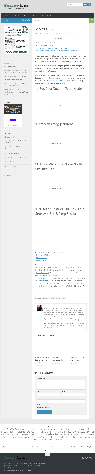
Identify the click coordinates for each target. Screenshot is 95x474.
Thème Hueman (28, 470)
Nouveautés (33, 15)
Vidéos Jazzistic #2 (42, 281)
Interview (3, 435)
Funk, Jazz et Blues (12, 153)
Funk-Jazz (65, 431)
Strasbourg (46, 437)
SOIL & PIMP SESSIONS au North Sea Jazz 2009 (52, 48)
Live (44, 434)
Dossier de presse (42, 447)
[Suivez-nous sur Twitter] (25, 20)
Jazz (12, 435)
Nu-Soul (76, 435)
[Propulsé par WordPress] (16, 470)
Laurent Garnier (38, 434)
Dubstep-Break (85, 429)
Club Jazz (45, 298)
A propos (42, 15)
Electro (14, 431)
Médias (63, 298)
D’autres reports (41, 258)
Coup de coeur (46, 429)
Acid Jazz (4, 429)
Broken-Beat (25, 429)
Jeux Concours (28, 434)
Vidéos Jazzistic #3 (42, 278)
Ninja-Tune (63, 434)
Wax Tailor (39, 440)
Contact (49, 15)
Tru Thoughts (86, 437)
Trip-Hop (79, 437)
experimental (39, 432)
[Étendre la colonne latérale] (91, 20)
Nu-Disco (70, 435)
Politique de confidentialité (70, 447)
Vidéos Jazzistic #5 (42, 267)
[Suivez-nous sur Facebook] (23, 20)
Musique (6, 15)
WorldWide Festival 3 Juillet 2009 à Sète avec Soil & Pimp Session (58, 51)
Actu (9, 429)
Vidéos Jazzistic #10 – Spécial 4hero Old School (42, 360)
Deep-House (59, 429)
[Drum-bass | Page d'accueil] (17, 6)
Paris (81, 435)
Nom (39, 391)
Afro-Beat (15, 429)
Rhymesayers (28, 437)
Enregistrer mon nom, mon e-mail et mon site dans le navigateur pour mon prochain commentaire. (59, 406)
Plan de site (54, 447)
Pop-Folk (86, 434)
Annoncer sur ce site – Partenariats (23, 447)
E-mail (64, 391)
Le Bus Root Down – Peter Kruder (47, 43)
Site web (39, 398)
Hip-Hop (58, 298)
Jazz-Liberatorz (18, 435)
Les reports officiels (43, 255)
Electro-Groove (26, 431)
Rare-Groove (18, 437)
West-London (47, 440)
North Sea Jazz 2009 (55, 81)
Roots (35, 437)
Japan (8, 435)
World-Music (57, 440)
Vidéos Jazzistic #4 (42, 273)
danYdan (40, 34)
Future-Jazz (51, 298)
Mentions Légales (86, 447)
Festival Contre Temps (52, 432)
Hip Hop (9, 161)
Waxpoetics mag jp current (45, 45)
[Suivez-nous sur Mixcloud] (28, 20)
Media (48, 435)
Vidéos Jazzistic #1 (42, 286)
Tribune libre (16, 15)
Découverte (5, 432)
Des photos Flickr (42, 260)
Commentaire (41, 378)
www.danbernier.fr (52, 327)
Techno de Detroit (58, 437)
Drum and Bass (72, 429)
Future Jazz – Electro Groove (15, 157)
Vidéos (25, 15)
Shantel (39, 437)
